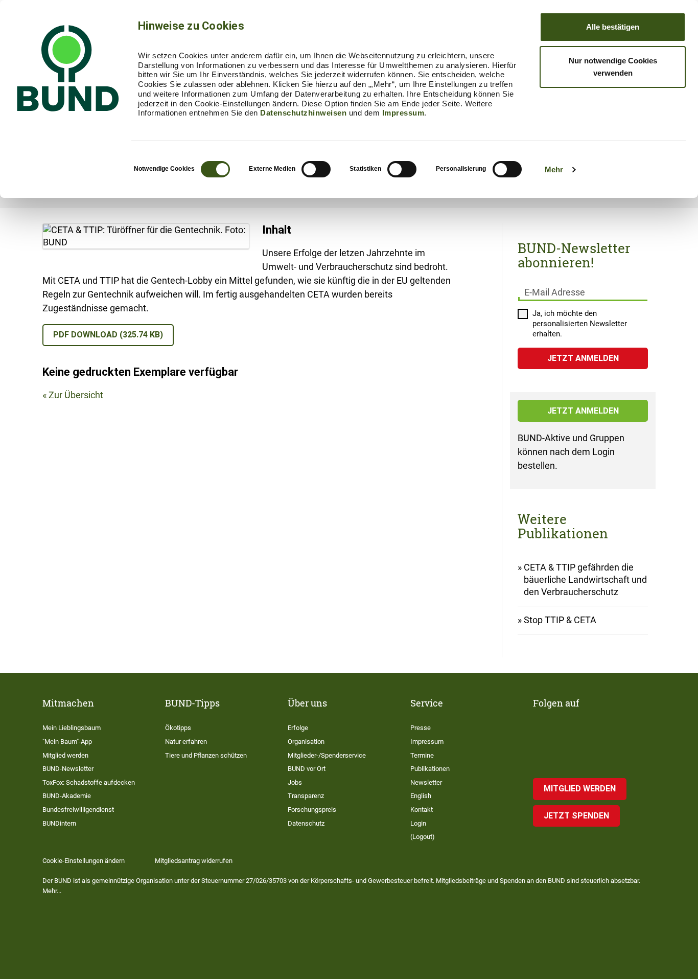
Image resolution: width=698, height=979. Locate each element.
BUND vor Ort (306, 768)
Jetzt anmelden (583, 411)
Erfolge (298, 728)
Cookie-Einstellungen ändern (83, 860)
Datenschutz (306, 823)
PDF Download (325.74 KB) (108, 334)
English (420, 796)
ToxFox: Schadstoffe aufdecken (88, 782)
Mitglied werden (65, 755)
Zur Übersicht (76, 395)
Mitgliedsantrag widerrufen (193, 860)
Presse (420, 728)
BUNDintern (59, 823)
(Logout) (422, 836)
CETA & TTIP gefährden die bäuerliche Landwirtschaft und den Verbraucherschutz (585, 579)
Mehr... (51, 891)
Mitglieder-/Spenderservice (327, 755)
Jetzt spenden (576, 816)
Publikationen (430, 768)
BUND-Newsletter (68, 768)
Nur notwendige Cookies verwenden (613, 66)
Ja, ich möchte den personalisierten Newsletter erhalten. (579, 323)
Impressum (403, 112)
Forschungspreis (312, 809)
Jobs (295, 782)
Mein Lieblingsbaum (71, 728)
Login (418, 823)
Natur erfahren (186, 741)
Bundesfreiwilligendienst (78, 809)
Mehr (554, 169)
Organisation (306, 741)
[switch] (316, 169)
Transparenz (306, 796)
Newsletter (426, 782)
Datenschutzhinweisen (303, 112)
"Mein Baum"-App (67, 741)
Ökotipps (178, 728)
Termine (422, 755)
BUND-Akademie (66, 796)
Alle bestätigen (612, 26)
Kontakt (421, 809)
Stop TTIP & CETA (560, 619)
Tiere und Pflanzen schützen (206, 755)
